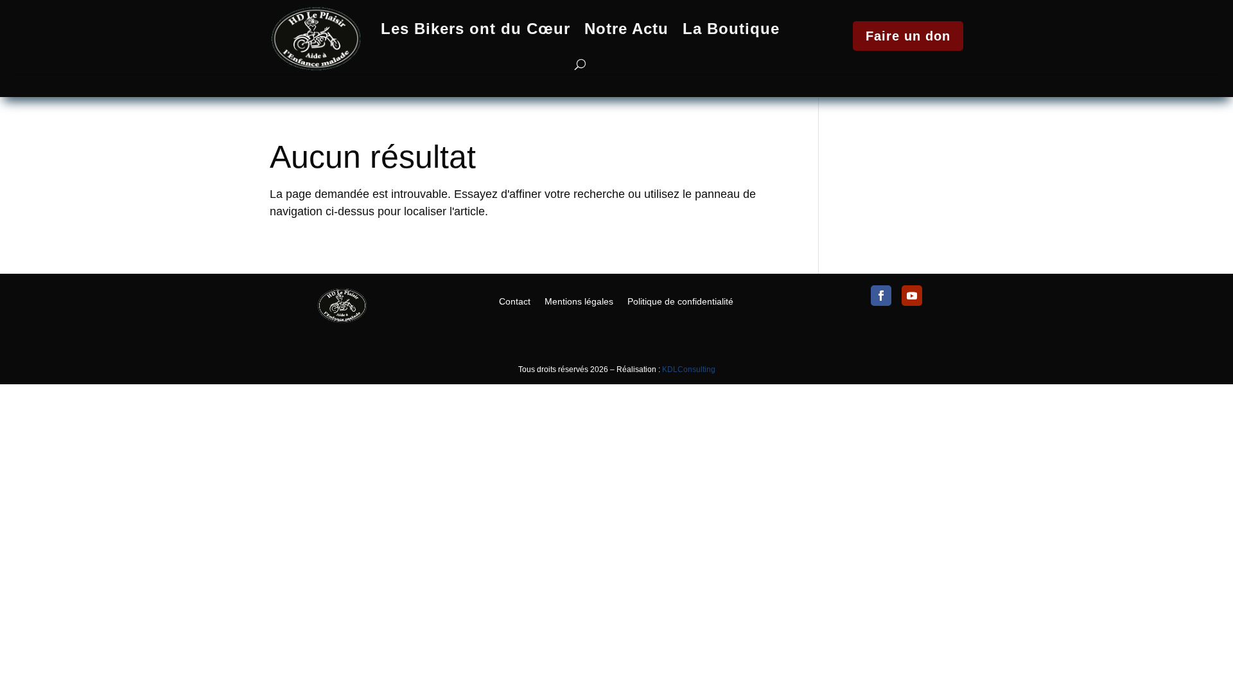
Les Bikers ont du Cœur (475, 28)
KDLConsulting (688, 369)
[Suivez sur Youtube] (912, 295)
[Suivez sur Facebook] (881, 295)
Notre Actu (626, 28)
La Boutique (731, 28)
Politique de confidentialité (680, 301)
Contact (514, 301)
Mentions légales (579, 301)
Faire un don (908, 36)
